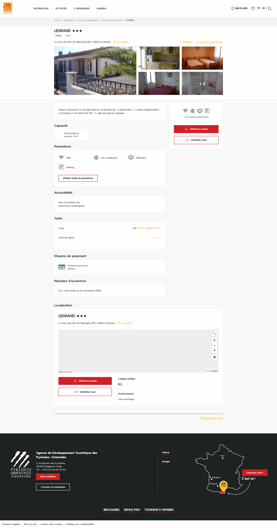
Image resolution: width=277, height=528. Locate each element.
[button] (269, 8)
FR (263, 8)
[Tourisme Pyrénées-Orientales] (8, 7)
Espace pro (132, 509)
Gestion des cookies (51, 524)
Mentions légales (11, 524)
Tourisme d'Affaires (159, 509)
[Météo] (259, 8)
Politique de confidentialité (80, 524)
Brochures (111, 509)
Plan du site (30, 524)
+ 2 (202, 83)
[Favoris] (253, 8)
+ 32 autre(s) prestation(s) (196, 116)
